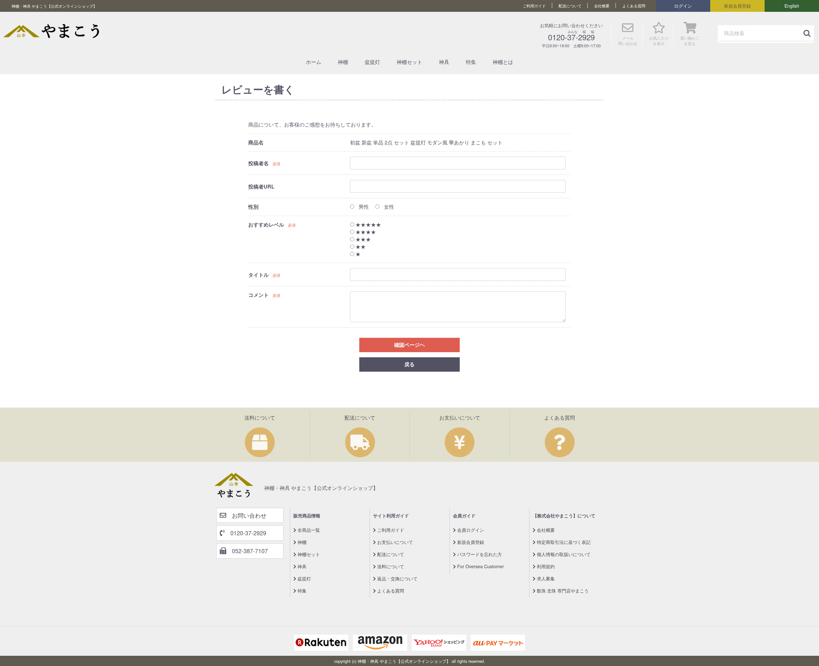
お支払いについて (394, 541)
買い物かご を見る (689, 40)
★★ (360, 246)
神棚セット (409, 62)
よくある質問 (633, 5)
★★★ (362, 239)
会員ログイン (470, 529)
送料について (390, 566)
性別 (253, 206)
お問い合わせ (246, 515)
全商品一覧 (308, 529)
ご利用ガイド (534, 5)
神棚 (343, 62)
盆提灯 (372, 62)
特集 (471, 62)
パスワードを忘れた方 (479, 554)
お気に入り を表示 (658, 40)
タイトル (258, 274)
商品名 (256, 142)
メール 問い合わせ (627, 40)
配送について (570, 5)
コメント (258, 294)
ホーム (313, 62)
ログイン (683, 6)
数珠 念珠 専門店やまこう (562, 590)
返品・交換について (396, 578)
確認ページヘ (409, 344)
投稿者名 (258, 163)
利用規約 (545, 566)
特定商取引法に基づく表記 (563, 541)
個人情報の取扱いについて (563, 554)
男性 (363, 206)
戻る (409, 364)
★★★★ (365, 232)
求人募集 (545, 578)
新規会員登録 (737, 6)
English (791, 6)
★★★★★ (367, 224)
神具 (444, 62)
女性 (388, 206)
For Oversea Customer (480, 566)
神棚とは (503, 62)
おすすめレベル (266, 224)
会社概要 (601, 5)
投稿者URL (261, 186)
